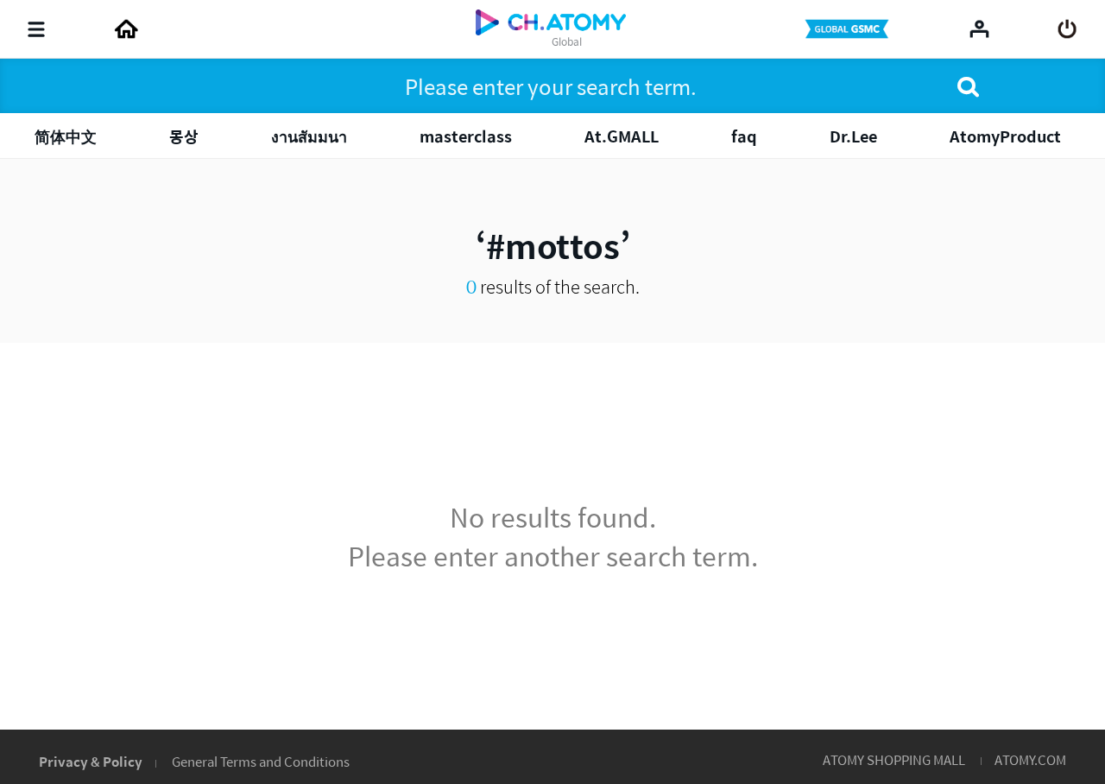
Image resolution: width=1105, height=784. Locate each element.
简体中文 (66, 136)
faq (744, 136)
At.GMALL (621, 136)
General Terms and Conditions (261, 761)
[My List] (979, 28)
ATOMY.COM (1030, 759)
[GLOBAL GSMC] (848, 29)
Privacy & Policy (90, 761)
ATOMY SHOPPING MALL (894, 759)
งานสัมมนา (309, 136)
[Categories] (36, 29)
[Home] (126, 29)
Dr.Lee (853, 136)
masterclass (466, 136)
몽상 (184, 136)
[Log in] (1067, 29)
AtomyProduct (1005, 136)
